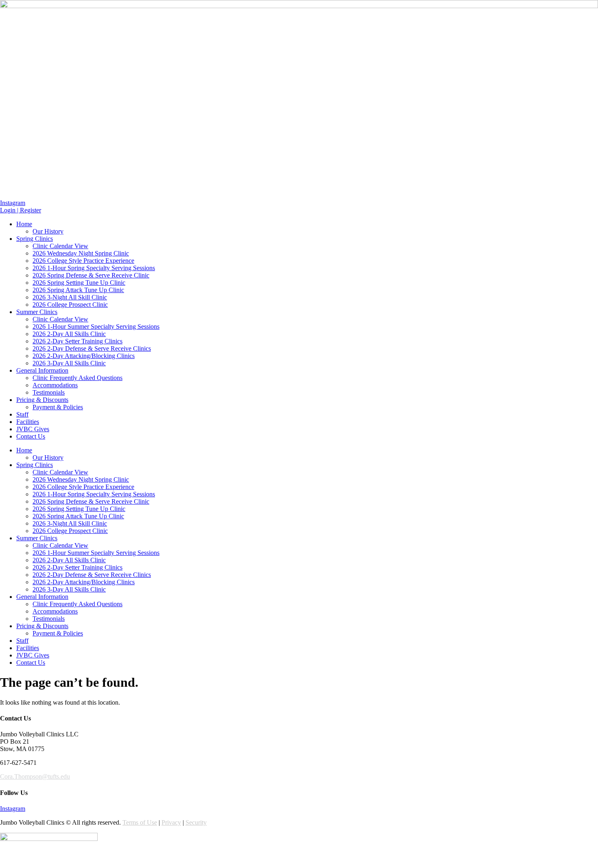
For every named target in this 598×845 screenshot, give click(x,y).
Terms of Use (139, 822)
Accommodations (55, 385)
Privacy (171, 822)
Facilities (27, 421)
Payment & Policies (58, 407)
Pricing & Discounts (42, 399)
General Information (42, 370)
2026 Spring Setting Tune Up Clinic (79, 282)
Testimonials (49, 392)
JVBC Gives (32, 429)
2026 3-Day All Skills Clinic (69, 363)
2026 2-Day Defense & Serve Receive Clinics (92, 348)
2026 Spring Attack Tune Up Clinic (78, 289)
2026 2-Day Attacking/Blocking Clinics (84, 355)
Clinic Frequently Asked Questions (77, 377)
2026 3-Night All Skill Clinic (70, 297)
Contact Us (30, 436)
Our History (48, 231)
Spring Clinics (34, 238)
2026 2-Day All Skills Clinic (69, 333)
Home (24, 224)
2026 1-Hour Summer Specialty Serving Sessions (96, 326)
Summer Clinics (36, 311)
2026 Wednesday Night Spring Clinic (81, 253)
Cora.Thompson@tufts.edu (35, 776)
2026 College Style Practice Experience (83, 260)
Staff (22, 414)
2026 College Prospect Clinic (70, 304)
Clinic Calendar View (60, 245)
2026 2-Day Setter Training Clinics (77, 341)
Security (196, 822)
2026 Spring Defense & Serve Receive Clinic (91, 275)
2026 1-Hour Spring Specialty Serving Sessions (94, 267)
